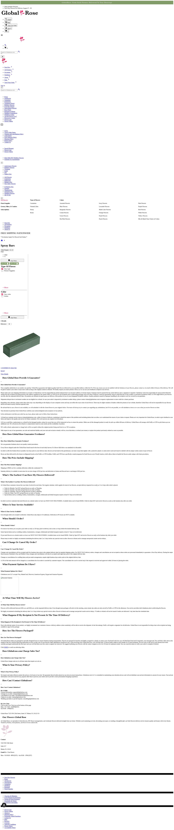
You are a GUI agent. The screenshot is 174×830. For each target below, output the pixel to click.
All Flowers (4, 200)
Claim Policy (8, 135)
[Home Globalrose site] (20, 15)
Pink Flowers (142, 203)
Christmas (7, 169)
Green (6, 296)
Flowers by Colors (9, 118)
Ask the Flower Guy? (10, 116)
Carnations (7, 100)
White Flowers (142, 212)
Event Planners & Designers (12, 797)
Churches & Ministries (10, 796)
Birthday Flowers (9, 105)
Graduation (7, 179)
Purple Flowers (142, 206)
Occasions (7, 226)
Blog (5, 819)
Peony (32, 209)
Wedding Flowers (9, 193)
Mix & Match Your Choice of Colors (148, 219)
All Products (8, 224)
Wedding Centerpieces (10, 113)
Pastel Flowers (103, 216)
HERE (6, 647)
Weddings (7, 228)
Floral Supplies (5, 203)
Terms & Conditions (10, 824)
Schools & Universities (10, 802)
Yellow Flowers (142, 216)
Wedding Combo (9, 115)
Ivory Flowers (103, 203)
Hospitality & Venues (10, 801)
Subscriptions (5, 209)
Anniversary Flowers (10, 166)
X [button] (1, 87)
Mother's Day (8, 182)
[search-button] (1, 53)
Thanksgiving (8, 190)
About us (7, 813)
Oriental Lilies (34, 206)
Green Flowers (64, 216)
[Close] (2, 56)
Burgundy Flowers (65, 209)
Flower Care (8, 119)
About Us (7, 229)
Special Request (9, 148)
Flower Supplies (9, 271)
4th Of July (7, 195)
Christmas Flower (9, 103)
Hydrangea (7, 101)
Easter (6, 171)
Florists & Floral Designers (12, 799)
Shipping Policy (9, 139)
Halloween (7, 180)
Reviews (6, 821)
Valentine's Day (8, 191)
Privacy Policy (8, 826)
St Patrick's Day (9, 187)
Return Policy (8, 140)
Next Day (7, 223)
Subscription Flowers (10, 108)
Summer (6, 188)
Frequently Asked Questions (12, 816)
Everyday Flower (9, 106)
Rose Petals (7, 110)
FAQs (6, 131)
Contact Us (7, 142)
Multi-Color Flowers (105, 209)
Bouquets (7, 787)
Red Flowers (142, 209)
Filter (2, 252)
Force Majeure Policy (10, 137)
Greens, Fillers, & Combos (9, 206)
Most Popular (4, 250)
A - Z (11, 250)
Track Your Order (12, 25)
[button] (5, 45)
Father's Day (8, 174)
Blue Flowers (63, 206)
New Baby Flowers (10, 183)
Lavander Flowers (104, 206)
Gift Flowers (8, 177)
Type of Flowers (35, 200)
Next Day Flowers (9, 777)
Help (8, 22)
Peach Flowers (103, 219)
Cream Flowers (64, 212)
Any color (7, 294)
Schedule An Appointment (11, 159)
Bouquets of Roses (9, 111)
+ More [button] (5, 287)
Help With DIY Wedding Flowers (14, 158)
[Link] (19, 52)
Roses (6, 97)
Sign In (9, 28)
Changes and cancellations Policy (13, 134)
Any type (7, 269)
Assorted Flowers (65, 203)
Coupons (7, 823)
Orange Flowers (103, 212)
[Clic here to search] (19, 90)
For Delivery (19, 8)
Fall (5, 172)
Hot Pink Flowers (65, 219)
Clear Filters (13, 261)
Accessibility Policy (10, 827)
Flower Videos (8, 121)
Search (9, 19)
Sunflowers (7, 98)
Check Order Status (10, 132)
